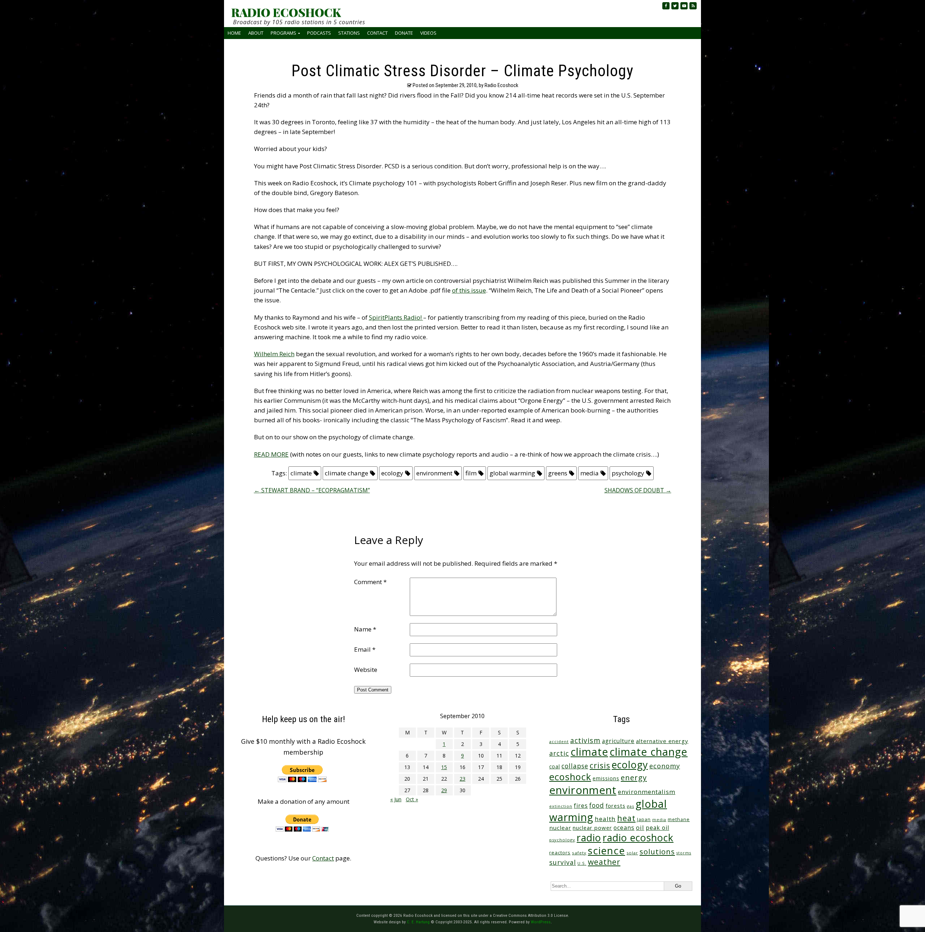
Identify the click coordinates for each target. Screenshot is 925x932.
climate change (346, 473)
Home (234, 33)
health (605, 819)
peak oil (657, 828)
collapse (575, 765)
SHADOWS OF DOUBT (638, 490)
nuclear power (592, 827)
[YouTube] (684, 5)
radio (589, 837)
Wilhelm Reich (274, 354)
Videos (428, 33)
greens (557, 473)
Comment (370, 582)
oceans (624, 828)
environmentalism (646, 792)
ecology (392, 473)
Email (364, 649)
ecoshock (570, 777)
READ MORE (271, 454)
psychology (628, 473)
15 (444, 767)
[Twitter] (675, 5)
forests (615, 805)
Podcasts (319, 33)
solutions (657, 851)
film (471, 473)
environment (434, 473)
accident (559, 741)
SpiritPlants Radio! (396, 317)
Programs (283, 33)
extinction (560, 806)
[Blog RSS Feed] (693, 5)
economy (664, 765)
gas (630, 806)
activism (585, 740)
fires (581, 806)
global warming (512, 473)
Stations (349, 33)
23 (462, 778)
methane (679, 819)
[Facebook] (666, 5)
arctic (559, 753)
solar (632, 852)
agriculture (618, 741)
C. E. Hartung (418, 921)
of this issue (469, 290)
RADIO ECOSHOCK (286, 12)
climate (301, 473)
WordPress (541, 921)
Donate (404, 33)
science (606, 850)
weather (604, 862)
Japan (644, 819)
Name (365, 629)
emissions (606, 778)
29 (444, 790)
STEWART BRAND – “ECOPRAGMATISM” (312, 490)
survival (562, 862)
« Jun (395, 799)
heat (626, 818)
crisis (600, 765)
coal (554, 766)
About (255, 33)
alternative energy (662, 741)
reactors (560, 852)
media (589, 473)
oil (640, 827)
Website (365, 669)
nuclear (560, 827)
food (596, 805)
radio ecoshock (638, 837)
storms (683, 852)
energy (634, 777)
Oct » (412, 799)
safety (579, 852)
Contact (377, 33)
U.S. (581, 863)
